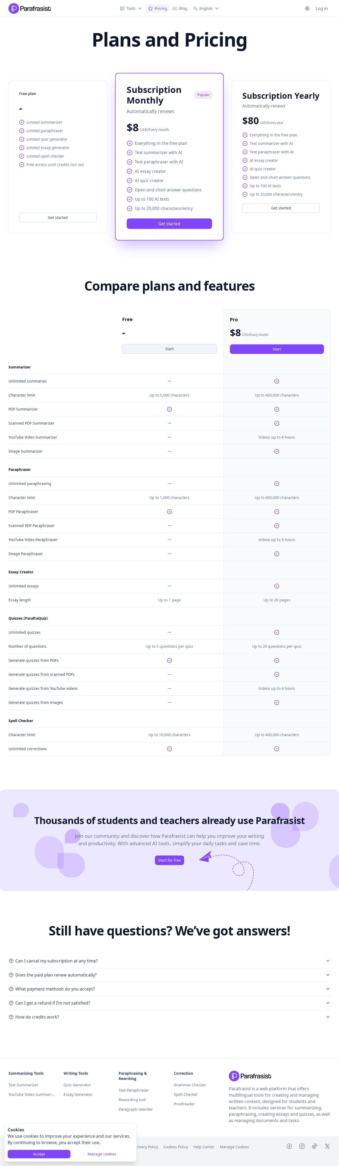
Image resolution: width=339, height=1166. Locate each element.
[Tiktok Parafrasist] (314, 1147)
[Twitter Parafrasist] (327, 1147)
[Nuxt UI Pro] (29, 8)
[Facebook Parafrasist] (289, 1147)
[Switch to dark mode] (307, 8)
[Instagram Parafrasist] (302, 1147)
